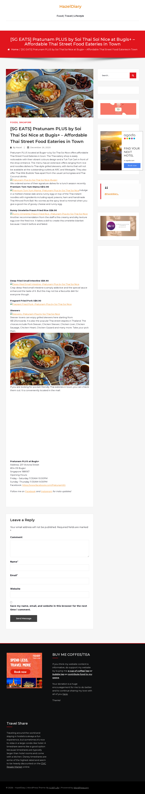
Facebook (30, 491)
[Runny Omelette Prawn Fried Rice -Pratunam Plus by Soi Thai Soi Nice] (49, 213)
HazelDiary (70, 6)
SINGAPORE (25, 122)
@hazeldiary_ (112, 194)
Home (14, 49)
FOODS (14, 122)
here (65, 694)
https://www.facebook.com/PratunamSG (44, 485)
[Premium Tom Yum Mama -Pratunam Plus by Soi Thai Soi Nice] (44, 190)
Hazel (19, 147)
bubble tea (58, 674)
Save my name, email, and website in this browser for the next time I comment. (48, 608)
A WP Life (54, 787)
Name (13, 561)
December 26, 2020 (40, 147)
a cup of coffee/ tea (78, 670)
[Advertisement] (50, 252)
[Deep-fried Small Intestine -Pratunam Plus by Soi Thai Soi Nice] (44, 284)
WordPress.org (81, 787)
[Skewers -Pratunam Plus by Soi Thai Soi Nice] (35, 314)
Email (13, 575)
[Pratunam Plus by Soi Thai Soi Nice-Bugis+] (33, 179)
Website (15, 588)
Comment (16, 537)
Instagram (46, 491)
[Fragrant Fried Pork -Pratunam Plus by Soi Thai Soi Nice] (41, 304)
